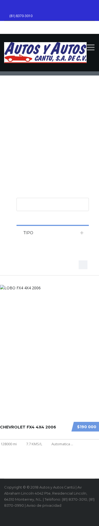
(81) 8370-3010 (20, 16)
